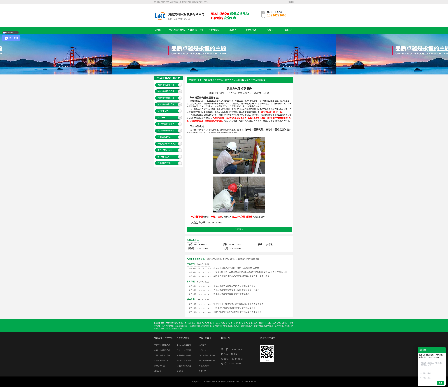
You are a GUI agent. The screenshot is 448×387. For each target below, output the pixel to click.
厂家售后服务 (251, 30)
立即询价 (239, 229)
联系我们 (288, 30)
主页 (199, 80)
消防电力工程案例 (184, 345)
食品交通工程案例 (184, 366)
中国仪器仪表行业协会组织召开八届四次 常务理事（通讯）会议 (241, 276)
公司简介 (232, 30)
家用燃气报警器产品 (166, 131)
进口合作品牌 (163, 157)
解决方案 (191, 299)
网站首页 (158, 30)
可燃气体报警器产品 (166, 85)
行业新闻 (191, 264)
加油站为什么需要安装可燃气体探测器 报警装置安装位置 (238, 304)
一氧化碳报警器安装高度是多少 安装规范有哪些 (234, 308)
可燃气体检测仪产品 (166, 98)
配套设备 (161, 117)
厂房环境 (270, 30)
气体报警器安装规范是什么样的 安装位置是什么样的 (236, 290)
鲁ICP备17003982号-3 (249, 382)
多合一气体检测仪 (165, 150)
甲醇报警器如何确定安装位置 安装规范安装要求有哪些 (237, 312)
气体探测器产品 (164, 137)
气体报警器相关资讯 (195, 30)
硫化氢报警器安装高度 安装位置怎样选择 (231, 294)
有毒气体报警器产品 (166, 91)
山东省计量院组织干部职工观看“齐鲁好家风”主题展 (236, 268)
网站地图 (290, 2)
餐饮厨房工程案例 (184, 361)
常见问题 (191, 282)
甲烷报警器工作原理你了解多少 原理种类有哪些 (234, 286)
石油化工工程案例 (184, 350)
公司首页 (202, 345)
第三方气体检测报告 (166, 124)
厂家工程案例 (214, 30)
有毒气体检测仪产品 (166, 104)
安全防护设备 (163, 111)
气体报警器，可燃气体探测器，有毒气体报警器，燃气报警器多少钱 (160, 12)
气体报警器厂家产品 (177, 30)
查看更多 (157, 371)
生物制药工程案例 (184, 355)
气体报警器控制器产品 (167, 144)
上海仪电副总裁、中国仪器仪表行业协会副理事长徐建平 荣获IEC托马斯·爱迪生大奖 (250, 272)
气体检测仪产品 (164, 163)
